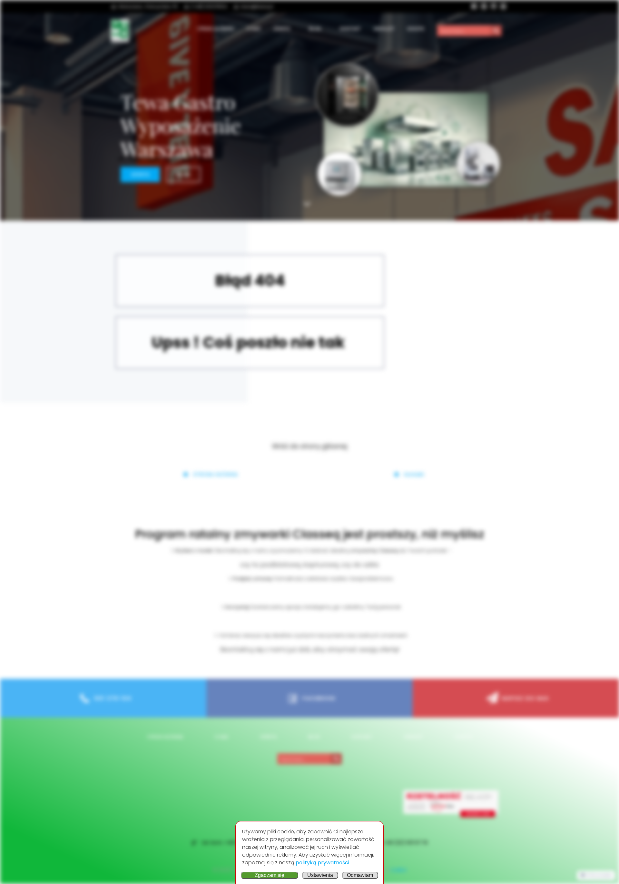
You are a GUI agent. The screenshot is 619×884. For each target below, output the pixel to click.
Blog (315, 28)
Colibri (398, 870)
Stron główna (215, 28)
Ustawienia (320, 875)
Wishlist (384, 28)
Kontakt (350, 28)
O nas (253, 28)
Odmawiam (360, 875)
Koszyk (415, 28)
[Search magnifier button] (496, 30)
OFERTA (281, 28)
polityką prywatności (322, 862)
